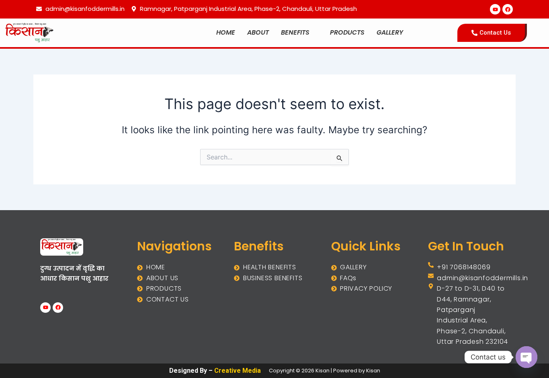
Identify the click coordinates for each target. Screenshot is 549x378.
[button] (299, 32)
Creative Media (237, 370)
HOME (225, 32)
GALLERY (390, 32)
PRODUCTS (347, 32)
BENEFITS (295, 32)
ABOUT (258, 32)
